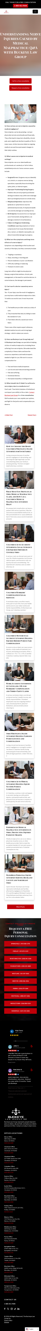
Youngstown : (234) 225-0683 (20, 966)
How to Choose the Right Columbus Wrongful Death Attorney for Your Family (19, 449)
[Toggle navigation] (35, 11)
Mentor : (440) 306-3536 (20, 981)
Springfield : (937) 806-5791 (20, 943)
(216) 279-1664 (8, 1242)
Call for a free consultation (20, 81)
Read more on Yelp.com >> (16, 1088)
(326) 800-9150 (8, 1233)
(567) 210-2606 (8, 1202)
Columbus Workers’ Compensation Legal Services (16, 595)
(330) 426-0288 (8, 1143)
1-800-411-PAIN (20, 6)
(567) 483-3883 (8, 1262)
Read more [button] (11, 1062)
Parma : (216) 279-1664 (20, 988)
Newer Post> (32, 415)
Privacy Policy (8, 1320)
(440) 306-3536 (8, 1223)
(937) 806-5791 (8, 1252)
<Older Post (9, 415)
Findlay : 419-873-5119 (20, 951)
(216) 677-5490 (8, 1162)
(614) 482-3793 (8, 1172)
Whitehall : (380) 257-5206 (20, 996)
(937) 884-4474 (8, 1182)
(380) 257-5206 (8, 1282)
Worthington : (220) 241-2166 (20, 958)
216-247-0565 (8, 1272)
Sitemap (6, 1322)
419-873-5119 (8, 1211)
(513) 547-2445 (8, 1152)
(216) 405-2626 (8, 1192)
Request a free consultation (20, 88)
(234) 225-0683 (8, 1292)
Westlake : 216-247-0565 (20, 973)
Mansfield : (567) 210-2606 (21, 1011)
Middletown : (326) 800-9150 (20, 1003)
